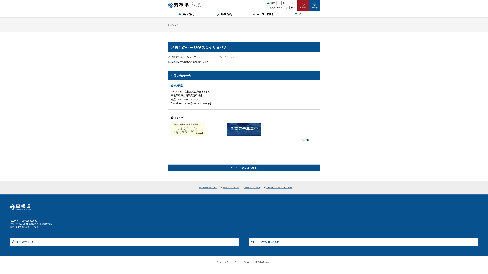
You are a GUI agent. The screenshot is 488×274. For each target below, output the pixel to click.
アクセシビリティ (252, 187)
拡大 (286, 7)
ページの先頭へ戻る (246, 167)
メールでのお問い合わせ (267, 241)
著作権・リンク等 (231, 187)
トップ (170, 25)
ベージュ (291, 3)
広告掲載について (309, 140)
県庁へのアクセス (25, 241)
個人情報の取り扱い (208, 187)
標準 (293, 7)
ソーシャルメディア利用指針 (279, 187)
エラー (177, 25)
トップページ (174, 61)
